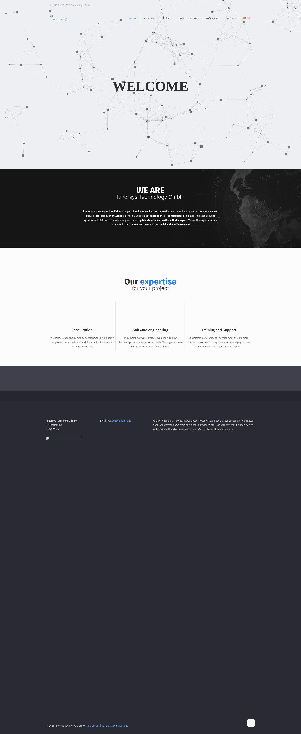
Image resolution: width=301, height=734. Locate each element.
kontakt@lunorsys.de (119, 420)
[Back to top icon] (251, 723)
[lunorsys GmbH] (59, 18)
